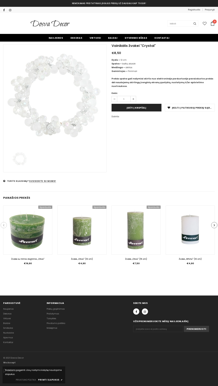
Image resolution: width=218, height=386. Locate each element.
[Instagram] (11, 10)
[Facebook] (5, 10)
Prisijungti (210, 9)
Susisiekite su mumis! (42, 181)
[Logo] (50, 23)
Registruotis (194, 9)
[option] (55, 96)
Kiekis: (115, 93)
